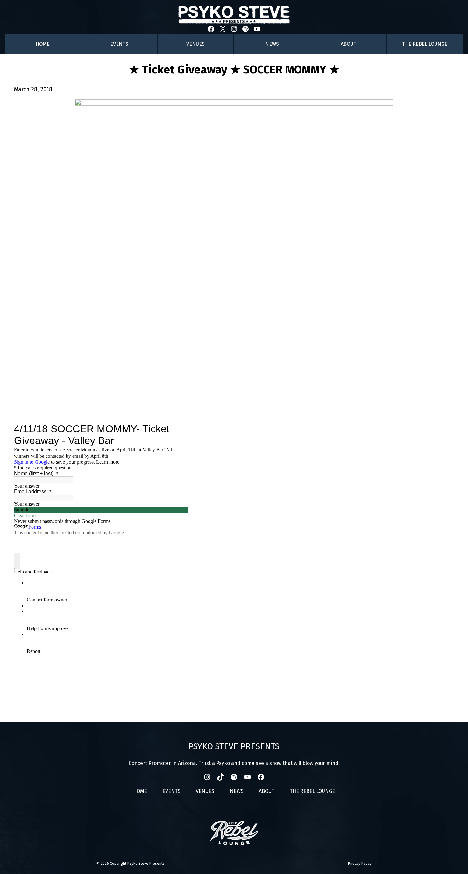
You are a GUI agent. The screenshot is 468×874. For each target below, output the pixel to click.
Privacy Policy (360, 863)
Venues (195, 44)
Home (43, 44)
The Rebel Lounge (424, 44)
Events (119, 44)
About (348, 44)
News (272, 44)
